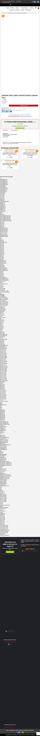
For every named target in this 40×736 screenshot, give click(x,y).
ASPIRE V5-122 (2, 211)
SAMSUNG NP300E (3, 483)
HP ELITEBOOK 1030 (3, 334)
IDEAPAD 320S (2, 415)
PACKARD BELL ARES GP (4, 461)
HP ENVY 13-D (2, 336)
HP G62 (1, 338)
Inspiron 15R (2, 306)
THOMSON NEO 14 (3, 448)
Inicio (8, 7)
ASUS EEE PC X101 (3, 242)
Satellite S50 (2, 523)
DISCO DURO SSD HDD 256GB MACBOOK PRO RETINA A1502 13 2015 (9, 154)
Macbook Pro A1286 (3, 234)
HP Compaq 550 (3, 392)
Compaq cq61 (2, 289)
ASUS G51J (2, 254)
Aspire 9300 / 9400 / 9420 (4, 201)
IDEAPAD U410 (2, 418)
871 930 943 (11, 116)
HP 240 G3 (2, 323)
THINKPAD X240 (3, 430)
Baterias (1, 282)
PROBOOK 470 (2, 389)
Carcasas (27, 151)
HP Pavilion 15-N (3, 350)
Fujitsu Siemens (3, 317)
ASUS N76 (2, 259)
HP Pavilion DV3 (3, 355)
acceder (6, 143)
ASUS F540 (2, 246)
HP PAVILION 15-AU (3, 347)
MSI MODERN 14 (3, 455)
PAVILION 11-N (2, 384)
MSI (0, 450)
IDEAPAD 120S (2, 410)
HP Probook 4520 (3, 374)
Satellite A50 (2, 515)
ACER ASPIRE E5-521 (3, 180)
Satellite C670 (2, 519)
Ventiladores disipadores (4, 535)
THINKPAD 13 (2, 427)
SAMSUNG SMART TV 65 (4, 485)
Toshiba (1, 512)
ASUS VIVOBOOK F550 (4, 270)
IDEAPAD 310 (2, 413)
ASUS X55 (1, 275)
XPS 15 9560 (2, 311)
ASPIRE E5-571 (2, 206)
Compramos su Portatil (14, 10)
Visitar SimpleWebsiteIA (20, 128)
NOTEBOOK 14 (2, 381)
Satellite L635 (2, 521)
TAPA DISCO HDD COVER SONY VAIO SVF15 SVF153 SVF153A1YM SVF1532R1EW (30, 154)
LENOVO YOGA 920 (3, 426)
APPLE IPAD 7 (2, 214)
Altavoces (2, 212)
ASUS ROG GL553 (3, 263)
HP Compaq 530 (3, 391)
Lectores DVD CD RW (4, 401)
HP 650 (1, 330)
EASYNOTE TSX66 (3, 459)
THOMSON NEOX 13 (3, 449)
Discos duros (6, 151)
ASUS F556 (2, 252)
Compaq (1, 287)
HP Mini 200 (2, 341)
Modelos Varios (2, 436)
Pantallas (1, 466)
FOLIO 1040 (2, 321)
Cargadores (2, 286)
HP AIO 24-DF (2, 333)
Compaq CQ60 (2, 288)
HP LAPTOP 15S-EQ (3, 339)
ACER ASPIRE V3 (3, 186)
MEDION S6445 (2, 443)
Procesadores (2, 471)
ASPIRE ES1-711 (3, 207)
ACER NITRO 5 (2, 192)
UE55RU (1, 490)
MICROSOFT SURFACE (4, 507)
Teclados (1, 509)
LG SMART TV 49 (3, 438)
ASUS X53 (1, 271)
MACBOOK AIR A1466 (4, 229)
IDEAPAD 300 (2, 412)
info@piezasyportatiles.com (6, 2)
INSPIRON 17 (2, 307)
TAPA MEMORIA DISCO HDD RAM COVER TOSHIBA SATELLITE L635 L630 (9, 165)
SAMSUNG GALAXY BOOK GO (5, 474)
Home (7, 730)
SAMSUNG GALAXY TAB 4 (4, 477)
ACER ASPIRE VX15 (3, 190)
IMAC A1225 (2, 223)
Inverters (1, 400)
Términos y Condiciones (23, 730)
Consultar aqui (10, 551)
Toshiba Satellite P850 (4, 531)
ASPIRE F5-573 (2, 208)
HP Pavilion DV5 (3, 358)
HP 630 (1, 329)
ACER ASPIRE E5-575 (3, 183)
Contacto (22, 10)
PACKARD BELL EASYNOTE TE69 (6, 462)
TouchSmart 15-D (3, 390)
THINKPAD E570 (3, 429)
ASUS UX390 (2, 266)
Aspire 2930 (2, 195)
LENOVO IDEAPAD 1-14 (4, 421)
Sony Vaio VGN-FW (3, 497)
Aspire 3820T (2, 196)
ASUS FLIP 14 (2, 253)
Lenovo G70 (2, 420)
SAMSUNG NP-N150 (3, 479)
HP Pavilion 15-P (3, 351)
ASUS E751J (2, 241)
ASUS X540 (2, 274)
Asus (1, 237)
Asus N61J (2, 258)
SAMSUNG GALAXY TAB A (4, 478)
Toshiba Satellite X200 (4, 532)
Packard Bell (2, 456)
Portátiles (12, 7)
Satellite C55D (2, 518)
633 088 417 (17, 116)
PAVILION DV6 (2, 386)
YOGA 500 (2, 431)
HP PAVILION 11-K (3, 346)
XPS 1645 (1, 312)
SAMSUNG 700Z (3, 473)
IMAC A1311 (2, 225)
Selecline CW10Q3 (3, 447)
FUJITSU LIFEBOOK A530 (4, 437)
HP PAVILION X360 (3, 369)
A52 (0, 238)
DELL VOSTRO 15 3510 (4, 301)
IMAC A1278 (2, 224)
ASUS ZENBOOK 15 (3, 277)
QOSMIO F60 (2, 514)
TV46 (1, 489)
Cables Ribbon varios (4, 283)
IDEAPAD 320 (2, 414)
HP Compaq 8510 (3, 397)
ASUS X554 (2, 276)
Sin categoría (2, 491)
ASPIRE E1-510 (2, 202)
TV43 (1, 488)
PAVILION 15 (2, 385)
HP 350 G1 (2, 328)
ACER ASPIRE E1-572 (3, 179)
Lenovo (4, 13)
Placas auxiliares (3, 468)
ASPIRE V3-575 (2, 209)
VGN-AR (1, 502)
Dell (0, 293)
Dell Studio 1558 (3, 300)
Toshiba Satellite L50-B (4, 529)
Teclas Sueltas (2, 511)
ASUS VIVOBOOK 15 (3, 269)
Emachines (2, 315)
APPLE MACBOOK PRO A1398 (5, 215)
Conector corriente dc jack (4, 292)
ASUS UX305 (2, 265)
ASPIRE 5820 (2, 200)
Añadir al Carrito (24, 105)
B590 (1, 403)
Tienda (16, 730)
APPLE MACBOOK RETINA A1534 (6, 220)
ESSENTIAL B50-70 (3, 404)
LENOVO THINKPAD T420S (4, 424)
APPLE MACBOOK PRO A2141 (5, 219)
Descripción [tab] (5, 130)
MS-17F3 (1, 453)
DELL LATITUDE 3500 (4, 298)
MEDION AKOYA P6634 (4, 442)
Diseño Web (28, 10)
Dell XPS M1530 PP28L (4, 304)
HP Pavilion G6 (2, 364)
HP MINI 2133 (2, 344)
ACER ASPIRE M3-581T (4, 184)
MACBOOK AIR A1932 (4, 230)
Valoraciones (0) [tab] (14, 130)
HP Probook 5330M (3, 378)
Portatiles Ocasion (3, 470)
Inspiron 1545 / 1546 (3, 305)
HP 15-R (1, 322)
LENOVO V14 (2, 425)
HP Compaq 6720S (3, 395)
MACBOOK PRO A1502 (11, 151)
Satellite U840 (2, 524)
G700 (1, 408)
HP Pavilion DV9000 (3, 363)
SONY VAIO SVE (3, 494)
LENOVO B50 (2, 419)
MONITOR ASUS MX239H (4, 280)
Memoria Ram (2, 435)
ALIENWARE (2, 294)
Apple (1, 213)
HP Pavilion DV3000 (3, 356)
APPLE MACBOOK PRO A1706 (5, 217)
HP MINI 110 (2, 340)
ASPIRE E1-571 (2, 203)
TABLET (1, 506)
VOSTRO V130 (2, 310)
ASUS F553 (2, 249)
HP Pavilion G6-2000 (3, 367)
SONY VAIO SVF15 (31, 151)
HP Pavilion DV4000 (3, 357)
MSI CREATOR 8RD (3, 454)
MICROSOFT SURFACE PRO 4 (5, 444)
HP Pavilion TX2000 (3, 368)
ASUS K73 (2, 255)
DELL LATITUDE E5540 (4, 299)
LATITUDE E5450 (3, 309)
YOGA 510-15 (2, 432)
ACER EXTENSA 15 (3, 191)
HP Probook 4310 (3, 372)
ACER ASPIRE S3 (3, 185)
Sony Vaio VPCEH (3, 501)
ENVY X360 (2, 319)
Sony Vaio (2, 493)
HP (0, 318)
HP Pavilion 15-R (3, 352)
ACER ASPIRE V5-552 (3, 189)
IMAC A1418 (2, 226)
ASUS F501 (2, 243)
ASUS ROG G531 (3, 260)
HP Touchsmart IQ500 (4, 380)
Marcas (17, 7)
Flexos (1, 316)
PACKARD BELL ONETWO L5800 (6, 465)
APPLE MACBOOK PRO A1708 (5, 218)
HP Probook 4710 (3, 375)
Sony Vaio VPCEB (3, 500)
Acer (1, 178)
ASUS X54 (1, 272)
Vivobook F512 (2, 281)
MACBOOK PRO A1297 (4, 235)
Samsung (1, 472)
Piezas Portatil (24, 7)
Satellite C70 (2, 520)
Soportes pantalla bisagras (5, 505)
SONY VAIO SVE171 (3, 495)
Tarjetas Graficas (3, 508)
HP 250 (1, 324)
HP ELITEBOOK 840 (3, 335)
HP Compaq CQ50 (3, 398)
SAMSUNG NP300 (3, 482)
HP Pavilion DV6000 (3, 361)
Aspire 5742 (2, 197)
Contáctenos (11, 730)
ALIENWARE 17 (2, 295)
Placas (1, 467)
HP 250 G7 (2, 327)
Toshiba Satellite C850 (4, 526)
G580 (7, 13)
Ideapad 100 (2, 409)
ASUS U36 (2, 264)
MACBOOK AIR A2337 (4, 231)
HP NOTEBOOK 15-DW (4, 345)
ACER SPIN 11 (2, 194)
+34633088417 (18, 1)
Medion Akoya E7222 (3, 441)
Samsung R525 (2, 484)
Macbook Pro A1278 (3, 232)
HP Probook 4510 (3, 373)
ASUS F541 (2, 247)
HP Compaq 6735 (3, 396)
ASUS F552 (2, 248)
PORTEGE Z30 (2, 513)
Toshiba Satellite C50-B (4, 525)
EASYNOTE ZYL (3, 460)
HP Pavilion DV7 (3, 362)
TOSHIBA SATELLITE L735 (4, 530)
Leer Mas (26, 542)
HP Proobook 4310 (3, 379)
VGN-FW (1, 503)
